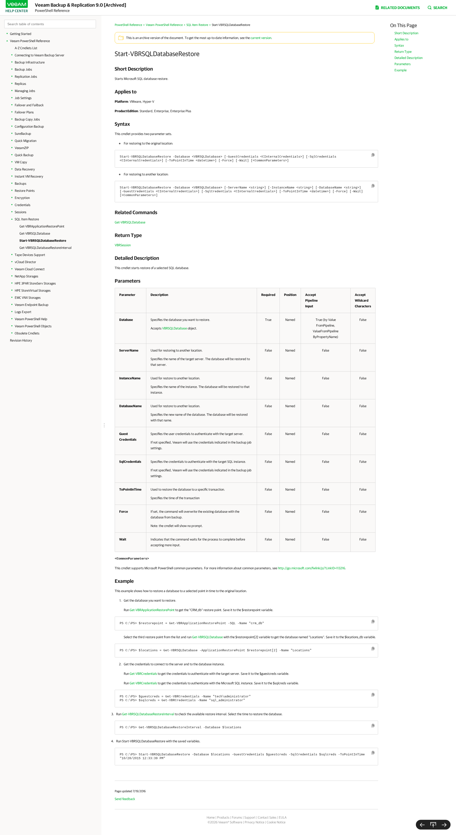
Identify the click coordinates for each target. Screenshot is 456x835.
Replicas (20, 84)
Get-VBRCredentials (143, 674)
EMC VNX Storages (28, 297)
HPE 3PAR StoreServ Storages (35, 283)
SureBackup (23, 133)
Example (400, 70)
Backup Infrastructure (30, 62)
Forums (237, 817)
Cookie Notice (276, 822)
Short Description (406, 33)
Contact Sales (267, 817)
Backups (20, 183)
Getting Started (20, 34)
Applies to (401, 39)
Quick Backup (24, 155)
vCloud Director (25, 262)
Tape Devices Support (30, 255)
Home (211, 817)
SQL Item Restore (27, 219)
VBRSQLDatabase (174, 328)
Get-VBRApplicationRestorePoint (41, 226)
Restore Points (25, 191)
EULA (282, 817)
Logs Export (23, 312)
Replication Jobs (26, 76)
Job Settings (23, 98)
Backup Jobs (23, 69)
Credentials (22, 205)
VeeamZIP (22, 148)
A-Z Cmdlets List (26, 48)
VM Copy (21, 162)
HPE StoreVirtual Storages (33, 290)
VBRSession (123, 245)
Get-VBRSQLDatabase (34, 233)
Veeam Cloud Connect (30, 269)
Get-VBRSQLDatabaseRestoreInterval (45, 248)
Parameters (402, 64)
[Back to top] (433, 825)
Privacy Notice (254, 822)
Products (223, 817)
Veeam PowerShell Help (31, 319)
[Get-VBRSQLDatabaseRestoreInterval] (444, 825)
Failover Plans (24, 112)
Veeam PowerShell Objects (33, 326)
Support (250, 817)
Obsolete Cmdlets (27, 333)
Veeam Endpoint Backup (31, 305)
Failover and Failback (29, 105)
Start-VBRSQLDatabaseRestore (42, 240)
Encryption (22, 198)
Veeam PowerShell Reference (30, 41)
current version (261, 38)
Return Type (403, 51)
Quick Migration (25, 141)
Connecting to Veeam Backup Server (39, 55)
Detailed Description (408, 58)
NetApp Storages (26, 276)
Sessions (20, 212)
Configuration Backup (29, 126)
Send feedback (125, 799)
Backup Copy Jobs (27, 119)
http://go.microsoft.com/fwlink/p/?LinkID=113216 (311, 568)
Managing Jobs (25, 91)
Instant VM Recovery (29, 176)
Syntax (399, 45)
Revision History (21, 340)
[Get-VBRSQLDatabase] (422, 825)
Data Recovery (25, 169)
